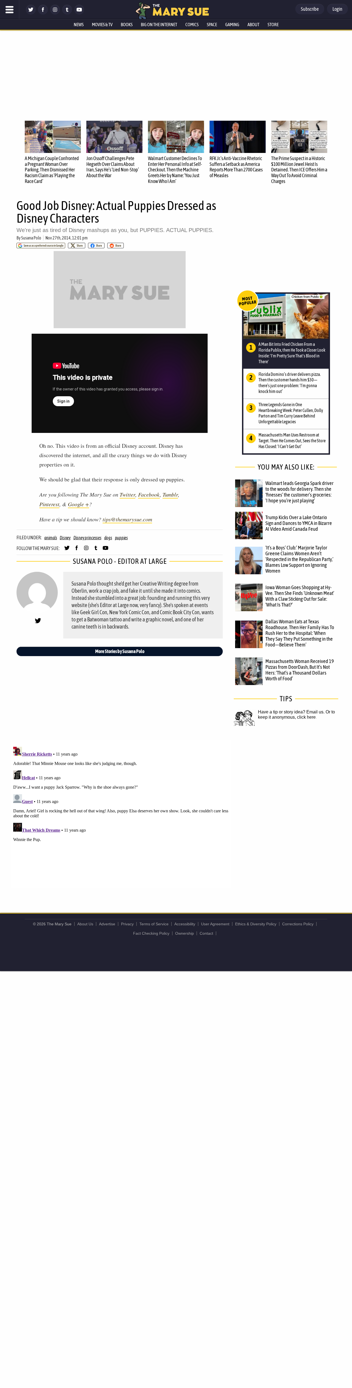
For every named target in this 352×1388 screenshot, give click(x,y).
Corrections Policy (298, 924)
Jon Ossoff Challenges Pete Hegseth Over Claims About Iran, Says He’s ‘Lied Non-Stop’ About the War (112, 166)
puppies (121, 537)
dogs (108, 537)
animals (50, 537)
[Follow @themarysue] (31, 13)
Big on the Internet (159, 24)
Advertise (107, 924)
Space (212, 24)
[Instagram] (55, 13)
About (253, 24)
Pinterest (49, 504)
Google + (78, 504)
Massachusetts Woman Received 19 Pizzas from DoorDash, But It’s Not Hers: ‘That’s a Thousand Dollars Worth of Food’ (299, 669)
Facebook (149, 494)
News (79, 24)
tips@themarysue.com (127, 519)
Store (273, 24)
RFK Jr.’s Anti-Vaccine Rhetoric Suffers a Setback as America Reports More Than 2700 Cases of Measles (236, 166)
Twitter (127, 494)
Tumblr (170, 494)
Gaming (232, 24)
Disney (65, 537)
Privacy (127, 924)
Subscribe (310, 9)
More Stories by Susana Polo (119, 651)
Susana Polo (31, 237)
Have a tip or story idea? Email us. (291, 712)
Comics (192, 24)
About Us (85, 924)
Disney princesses (87, 537)
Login (337, 9)
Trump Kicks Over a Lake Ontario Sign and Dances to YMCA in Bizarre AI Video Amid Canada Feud (298, 523)
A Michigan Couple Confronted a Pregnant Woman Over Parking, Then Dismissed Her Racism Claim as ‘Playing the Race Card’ (52, 169)
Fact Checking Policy (151, 933)
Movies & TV (102, 24)
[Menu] (9, 9)
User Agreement (215, 924)
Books (127, 24)
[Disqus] (121, 813)
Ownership (184, 933)
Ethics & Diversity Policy (255, 924)
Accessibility (184, 924)
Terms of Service (154, 924)
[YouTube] (79, 13)
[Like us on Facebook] (43, 13)
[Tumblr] (67, 13)
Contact (206, 933)
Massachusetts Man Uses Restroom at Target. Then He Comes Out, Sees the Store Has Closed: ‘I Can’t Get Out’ (292, 440)
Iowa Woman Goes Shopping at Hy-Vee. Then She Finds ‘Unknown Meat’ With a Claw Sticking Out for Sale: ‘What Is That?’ (299, 596)
